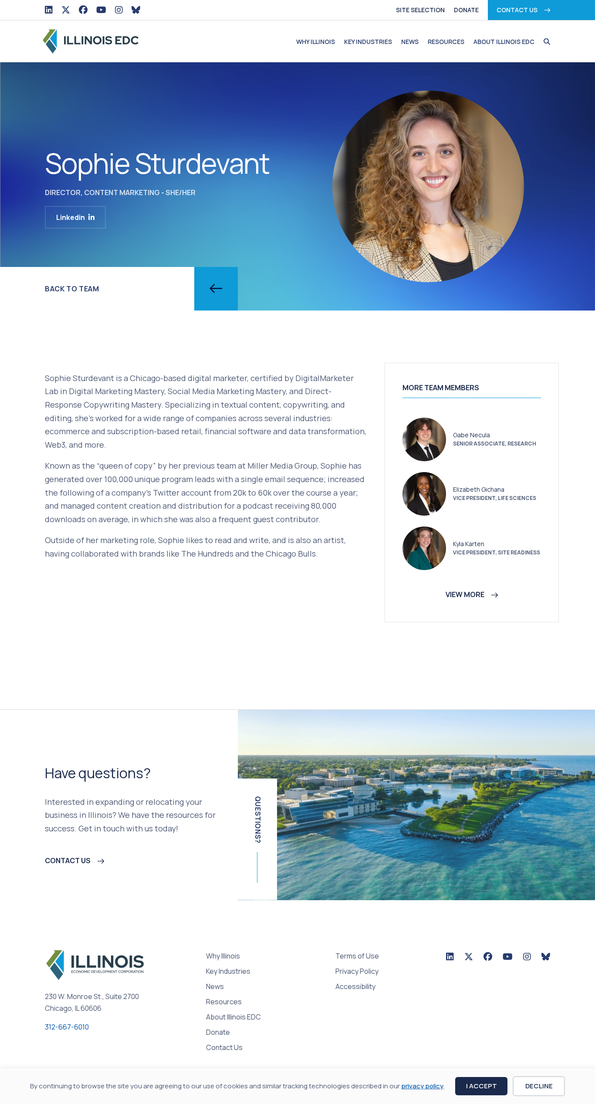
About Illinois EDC (503, 41)
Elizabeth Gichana (478, 489)
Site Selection (420, 10)
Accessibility (355, 987)
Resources (446, 41)
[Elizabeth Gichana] (424, 493)
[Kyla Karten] (424, 547)
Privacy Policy (357, 972)
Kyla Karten (468, 544)
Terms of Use (357, 956)
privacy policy (422, 1085)
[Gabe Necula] (424, 438)
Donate (466, 10)
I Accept (481, 1085)
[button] (544, 42)
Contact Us (517, 10)
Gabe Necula (471, 435)
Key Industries (368, 41)
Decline (539, 1085)
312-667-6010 (67, 1027)
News (410, 41)
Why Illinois (315, 41)
